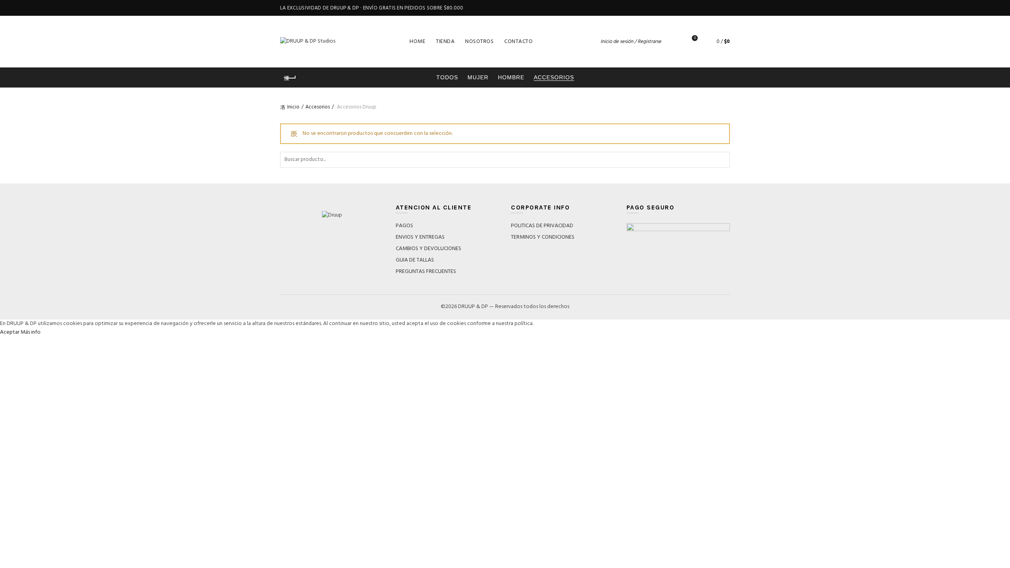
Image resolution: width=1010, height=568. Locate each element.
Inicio (293, 107)
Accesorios (554, 77)
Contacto (518, 41)
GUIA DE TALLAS (415, 260)
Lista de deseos (695, 38)
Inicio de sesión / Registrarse (630, 41)
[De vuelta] (290, 78)
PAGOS (404, 225)
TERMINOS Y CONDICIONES (542, 237)
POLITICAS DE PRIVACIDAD (542, 225)
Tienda (445, 41)
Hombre (511, 77)
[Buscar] (672, 41)
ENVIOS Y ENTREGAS (420, 237)
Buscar (722, 160)
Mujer (478, 77)
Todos (447, 77)
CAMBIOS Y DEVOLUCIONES (428, 248)
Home (417, 41)
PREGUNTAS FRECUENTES (426, 271)
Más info (31, 332)
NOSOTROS (479, 41)
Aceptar (9, 332)
